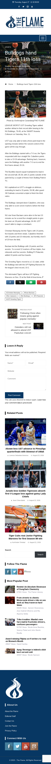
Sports (8, 47)
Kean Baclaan (30, 293)
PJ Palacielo (39, 296)
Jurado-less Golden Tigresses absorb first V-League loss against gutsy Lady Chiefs (25, 494)
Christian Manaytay (13, 293)
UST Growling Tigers (14, 299)
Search (8, 550)
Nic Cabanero (12, 296)
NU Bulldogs (25, 296)
